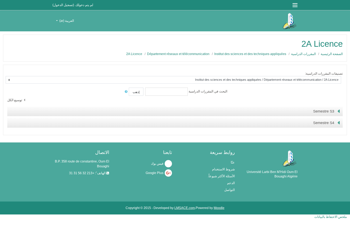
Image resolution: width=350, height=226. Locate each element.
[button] (125, 91)
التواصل (229, 190)
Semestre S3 (323, 111)
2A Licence (134, 54)
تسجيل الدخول (63, 5)
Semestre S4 (323, 123)
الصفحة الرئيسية (332, 54)
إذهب (136, 92)
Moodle (219, 208)
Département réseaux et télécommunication (178, 54)
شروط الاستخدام (223, 169)
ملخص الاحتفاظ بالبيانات (330, 217)
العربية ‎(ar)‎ (66, 20)
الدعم (231, 183)
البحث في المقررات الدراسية (208, 91)
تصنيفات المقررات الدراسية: (324, 73)
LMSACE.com (184, 208)
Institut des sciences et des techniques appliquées (250, 54)
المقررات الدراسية (303, 54)
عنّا (233, 162)
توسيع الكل (14, 100)
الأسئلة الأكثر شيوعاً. (221, 176)
